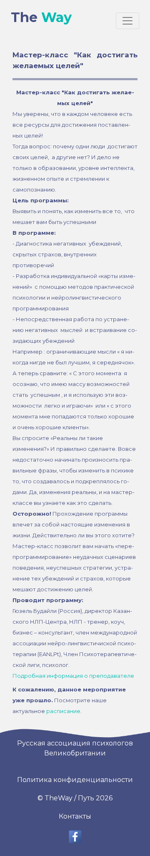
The (41, 17)
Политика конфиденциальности (75, 780)
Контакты (75, 816)
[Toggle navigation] (127, 20)
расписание (63, 711)
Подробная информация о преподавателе (73, 675)
